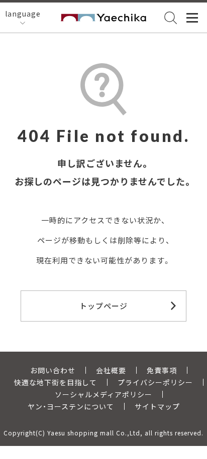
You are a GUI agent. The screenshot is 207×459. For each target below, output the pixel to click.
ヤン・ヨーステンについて (71, 406)
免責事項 (162, 370)
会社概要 (111, 370)
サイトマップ (157, 406)
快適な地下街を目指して (55, 382)
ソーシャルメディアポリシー (103, 394)
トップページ (103, 305)
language (23, 14)
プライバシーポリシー (155, 382)
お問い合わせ (52, 370)
